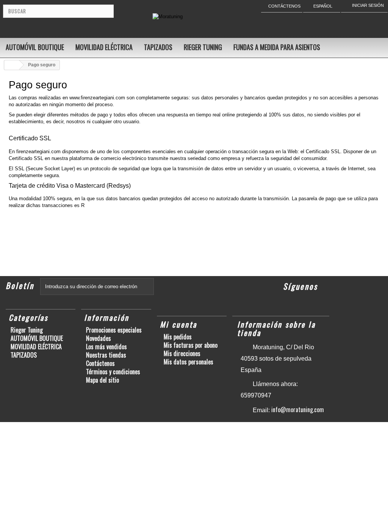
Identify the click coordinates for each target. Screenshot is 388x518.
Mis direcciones (182, 353)
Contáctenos (100, 363)
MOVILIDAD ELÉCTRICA (104, 47)
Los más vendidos (106, 346)
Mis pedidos (178, 336)
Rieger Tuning (203, 47)
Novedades (98, 338)
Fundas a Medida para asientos (276, 47)
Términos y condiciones (113, 371)
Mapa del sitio (102, 380)
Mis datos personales (188, 361)
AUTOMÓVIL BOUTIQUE (35, 47)
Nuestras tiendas (106, 354)
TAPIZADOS (158, 47)
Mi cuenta (178, 324)
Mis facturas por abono (190, 345)
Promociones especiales (114, 329)
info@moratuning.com (297, 409)
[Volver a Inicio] (12, 65)
